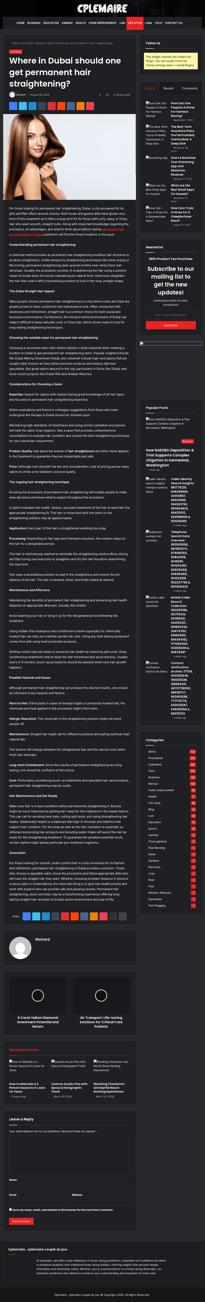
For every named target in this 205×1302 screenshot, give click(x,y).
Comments (190, 88)
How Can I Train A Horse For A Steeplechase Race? (182, 214)
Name (14, 1179)
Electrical (154, 867)
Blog (151, 809)
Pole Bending (156, 847)
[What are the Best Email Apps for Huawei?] (157, 190)
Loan (148, 22)
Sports (152, 828)
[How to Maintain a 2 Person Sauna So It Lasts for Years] (27, 1070)
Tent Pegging (156, 905)
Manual (153, 783)
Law (122, 22)
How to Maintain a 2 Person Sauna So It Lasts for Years (27, 1088)
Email (13, 1194)
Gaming (67, 22)
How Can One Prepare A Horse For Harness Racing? (183, 109)
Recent (169, 88)
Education (51, 22)
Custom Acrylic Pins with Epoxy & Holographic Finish (69, 1088)
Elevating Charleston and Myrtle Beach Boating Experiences (109, 1088)
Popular (149, 88)
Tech (158, 22)
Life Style (135, 22)
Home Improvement (103, 22)
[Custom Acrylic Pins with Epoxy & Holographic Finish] (69, 1070)
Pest (151, 879)
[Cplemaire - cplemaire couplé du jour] (102, 8)
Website (77, 1194)
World (152, 751)
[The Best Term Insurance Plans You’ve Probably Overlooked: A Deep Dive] (157, 135)
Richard (20, 94)
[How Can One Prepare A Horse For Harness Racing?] (157, 109)
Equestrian (155, 899)
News (152, 854)
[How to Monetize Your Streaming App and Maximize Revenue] (157, 163)
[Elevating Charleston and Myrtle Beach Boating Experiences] (112, 1070)
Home (21, 22)
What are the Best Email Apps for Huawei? (182, 189)
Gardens (153, 860)
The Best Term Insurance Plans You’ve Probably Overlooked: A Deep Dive (183, 135)
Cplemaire (154, 764)
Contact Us (173, 22)
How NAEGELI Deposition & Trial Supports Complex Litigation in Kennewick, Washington (170, 458)
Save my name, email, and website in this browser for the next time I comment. (63, 1209)
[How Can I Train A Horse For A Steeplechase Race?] (157, 214)
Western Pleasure (159, 892)
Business (33, 22)
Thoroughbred (157, 841)
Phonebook (155, 758)
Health (80, 22)
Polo (151, 886)
